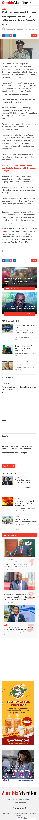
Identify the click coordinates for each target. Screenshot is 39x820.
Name (4, 420)
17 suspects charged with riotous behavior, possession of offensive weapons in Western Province (26, 330)
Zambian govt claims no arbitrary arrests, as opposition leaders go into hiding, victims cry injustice (19, 597)
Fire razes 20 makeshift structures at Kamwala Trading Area (25, 503)
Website (5, 436)
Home (9, 800)
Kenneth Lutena (23, 367)
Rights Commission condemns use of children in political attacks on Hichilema (24, 483)
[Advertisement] (19, 657)
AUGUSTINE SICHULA (15, 29)
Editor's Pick (8, 559)
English (23, 818)
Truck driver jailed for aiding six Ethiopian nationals (24, 348)
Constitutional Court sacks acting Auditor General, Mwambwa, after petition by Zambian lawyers (18, 564)
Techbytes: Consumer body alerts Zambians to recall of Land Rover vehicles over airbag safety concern (19, 629)
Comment (5, 393)
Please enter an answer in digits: (14, 453)
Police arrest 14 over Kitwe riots (23, 363)
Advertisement (19, 802)
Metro (4, 8)
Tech (5, 624)
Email (4, 428)
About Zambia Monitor (22, 800)
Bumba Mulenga (23, 337)
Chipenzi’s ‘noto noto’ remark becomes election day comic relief (26, 521)
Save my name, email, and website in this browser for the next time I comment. (17, 447)
